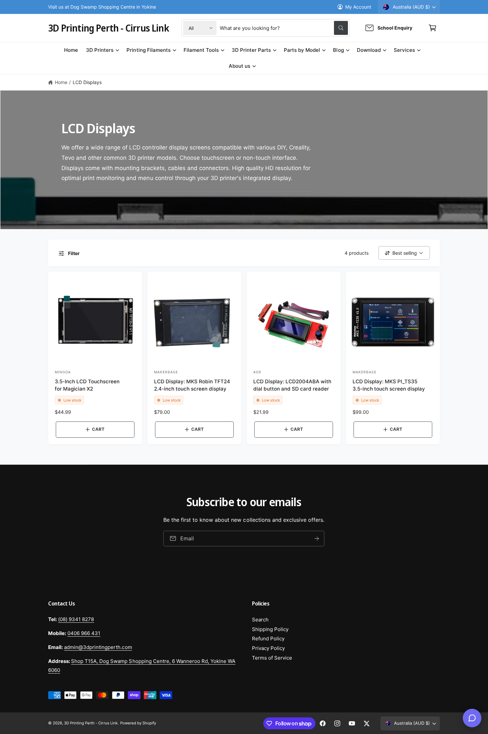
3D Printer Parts (251, 50)
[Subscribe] (317, 538)
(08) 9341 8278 (76, 619)
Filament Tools (201, 50)
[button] (432, 28)
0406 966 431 (83, 633)
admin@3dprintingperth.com (98, 647)
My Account (358, 7)
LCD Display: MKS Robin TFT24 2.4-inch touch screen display (192, 385)
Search (260, 619)
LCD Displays (87, 82)
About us (239, 66)
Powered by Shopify (138, 723)
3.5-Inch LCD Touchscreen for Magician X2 (87, 385)
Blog (338, 50)
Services (404, 50)
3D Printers (100, 50)
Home (61, 82)
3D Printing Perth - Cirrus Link (91, 723)
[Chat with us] (472, 718)
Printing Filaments (148, 50)
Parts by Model (302, 50)
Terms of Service (272, 658)
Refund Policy (268, 638)
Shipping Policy (270, 629)
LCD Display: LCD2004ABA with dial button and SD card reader (292, 385)
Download (369, 50)
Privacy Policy (268, 648)
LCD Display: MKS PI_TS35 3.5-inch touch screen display (389, 385)
